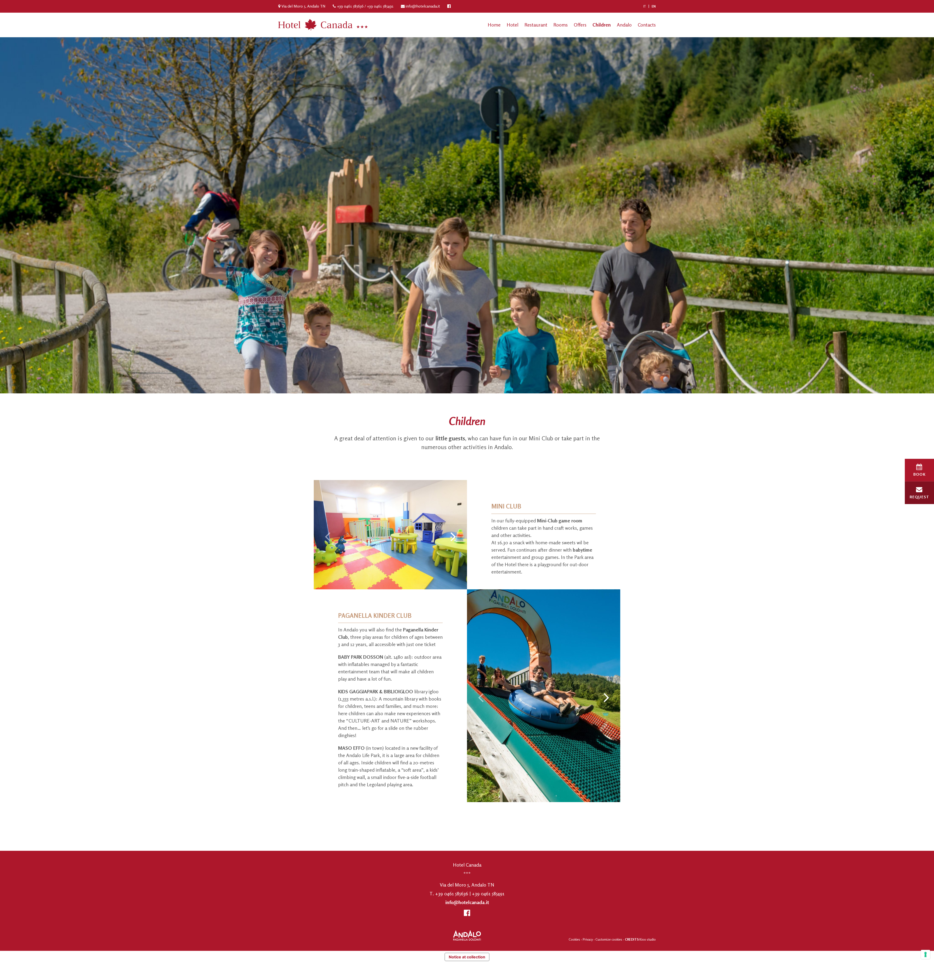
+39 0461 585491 (380, 6)
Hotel (512, 25)
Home (494, 25)
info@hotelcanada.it (423, 6)
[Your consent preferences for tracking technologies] (925, 954)
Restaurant (535, 25)
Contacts (647, 25)
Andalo (624, 25)
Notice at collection (467, 956)
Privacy (588, 939)
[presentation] (327, 536)
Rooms (560, 25)
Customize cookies (609, 939)
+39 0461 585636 (350, 6)
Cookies (574, 939)
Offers (580, 25)
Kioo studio (647, 939)
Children (602, 25)
